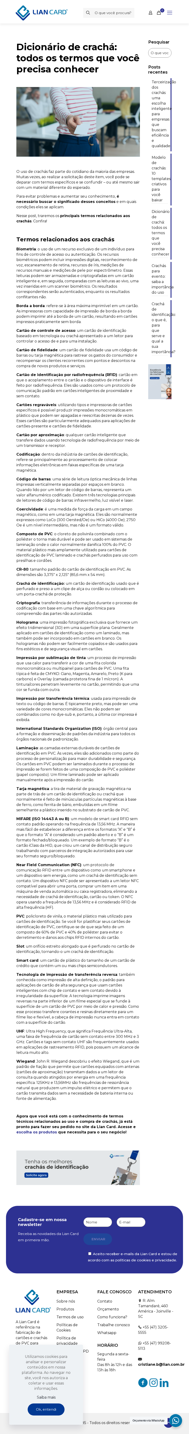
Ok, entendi (46, 1409)
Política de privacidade (67, 1341)
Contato (104, 1301)
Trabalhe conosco (113, 1325)
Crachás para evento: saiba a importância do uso (160, 279)
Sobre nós (65, 1301)
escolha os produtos (36, 1132)
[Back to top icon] (168, 1423)
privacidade (165, 1260)
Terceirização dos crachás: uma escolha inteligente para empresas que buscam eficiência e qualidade (160, 114)
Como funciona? (112, 1317)
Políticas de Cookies (67, 1327)
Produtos (65, 1309)
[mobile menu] (169, 13)
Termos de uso (70, 1317)
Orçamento (108, 1309)
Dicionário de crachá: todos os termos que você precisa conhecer (160, 232)
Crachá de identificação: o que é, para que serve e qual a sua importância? (160, 328)
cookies (144, 1260)
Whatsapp (106, 1333)
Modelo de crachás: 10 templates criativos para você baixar (160, 178)
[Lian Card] (42, 12)
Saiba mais (46, 1397)
